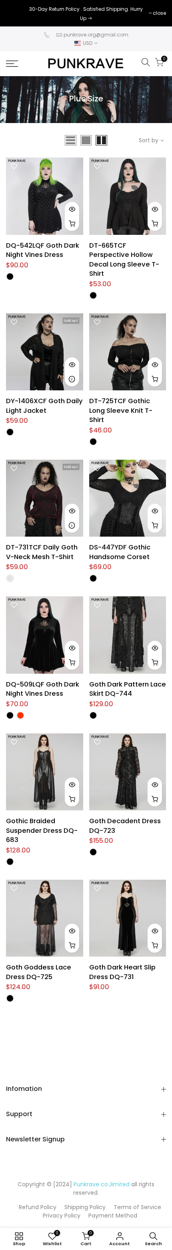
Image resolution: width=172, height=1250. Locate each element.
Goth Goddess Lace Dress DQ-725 (38, 972)
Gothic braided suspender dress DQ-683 (42, 830)
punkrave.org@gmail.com (96, 34)
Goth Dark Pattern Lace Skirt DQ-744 (127, 689)
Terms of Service (137, 1207)
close (16, 13)
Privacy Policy (61, 1216)
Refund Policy (37, 1207)
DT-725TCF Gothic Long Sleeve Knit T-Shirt (120, 410)
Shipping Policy (85, 1207)
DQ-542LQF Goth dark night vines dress (42, 250)
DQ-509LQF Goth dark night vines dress (42, 689)
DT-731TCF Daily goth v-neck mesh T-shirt (42, 552)
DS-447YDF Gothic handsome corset (119, 552)
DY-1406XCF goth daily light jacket (44, 405)
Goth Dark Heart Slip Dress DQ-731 (122, 972)
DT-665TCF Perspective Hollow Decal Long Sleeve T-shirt (124, 260)
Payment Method (112, 1216)
